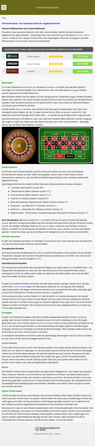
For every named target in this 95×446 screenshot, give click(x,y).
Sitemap (57, 434)
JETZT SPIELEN (82, 56)
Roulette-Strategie (44, 323)
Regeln (29, 87)
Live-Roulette (19, 286)
